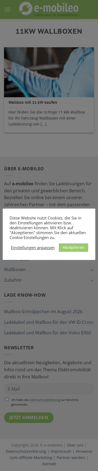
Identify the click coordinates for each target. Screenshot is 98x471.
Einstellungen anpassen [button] (33, 247)
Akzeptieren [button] (73, 247)
